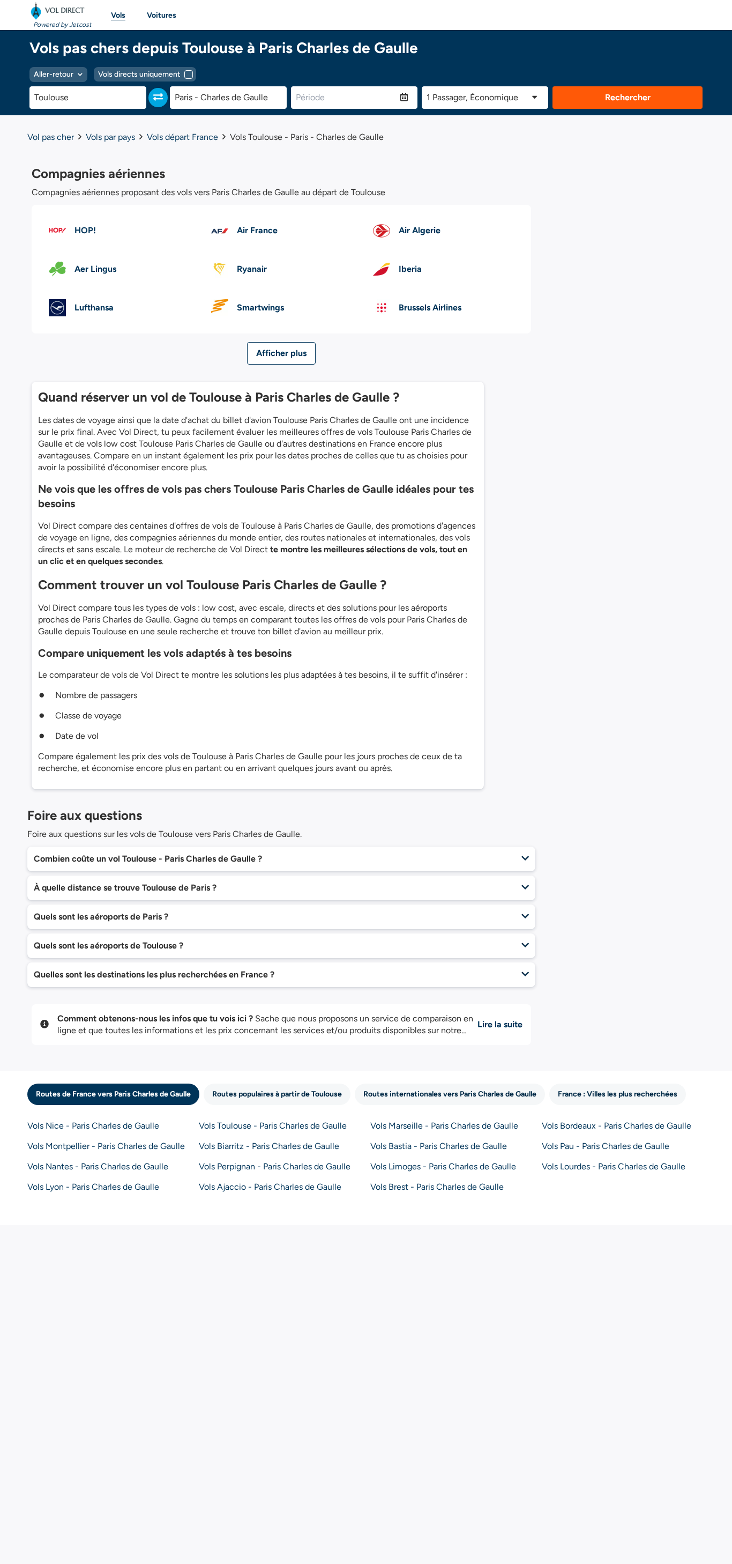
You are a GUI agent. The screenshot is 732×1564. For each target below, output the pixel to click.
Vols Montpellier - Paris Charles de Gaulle (106, 1146)
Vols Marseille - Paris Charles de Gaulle (444, 1126)
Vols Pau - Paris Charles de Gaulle (605, 1146)
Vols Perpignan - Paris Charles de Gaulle (274, 1166)
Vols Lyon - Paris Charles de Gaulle (93, 1187)
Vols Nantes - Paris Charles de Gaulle (97, 1166)
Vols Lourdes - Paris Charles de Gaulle (613, 1166)
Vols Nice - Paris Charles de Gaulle (93, 1126)
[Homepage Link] (59, 10)
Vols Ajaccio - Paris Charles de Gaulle (270, 1187)
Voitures (161, 15)
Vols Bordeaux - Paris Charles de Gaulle (616, 1126)
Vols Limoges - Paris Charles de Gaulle (443, 1166)
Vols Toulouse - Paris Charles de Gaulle (273, 1126)
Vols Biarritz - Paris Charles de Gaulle (269, 1146)
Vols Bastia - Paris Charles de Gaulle (438, 1146)
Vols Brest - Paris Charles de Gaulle (437, 1187)
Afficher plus (281, 353)
